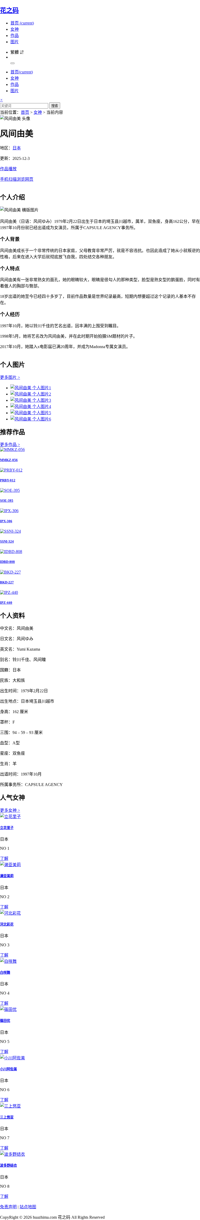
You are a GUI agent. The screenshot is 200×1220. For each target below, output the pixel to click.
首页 (22, 23)
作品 (14, 35)
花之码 (9, 10)
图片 (14, 42)
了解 (4, 858)
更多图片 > (10, 377)
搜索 (54, 106)
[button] (100, 173)
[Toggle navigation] (12, 63)
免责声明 (8, 1207)
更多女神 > (10, 810)
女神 (14, 29)
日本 (16, 148)
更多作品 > (10, 444)
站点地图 (28, 1207)
